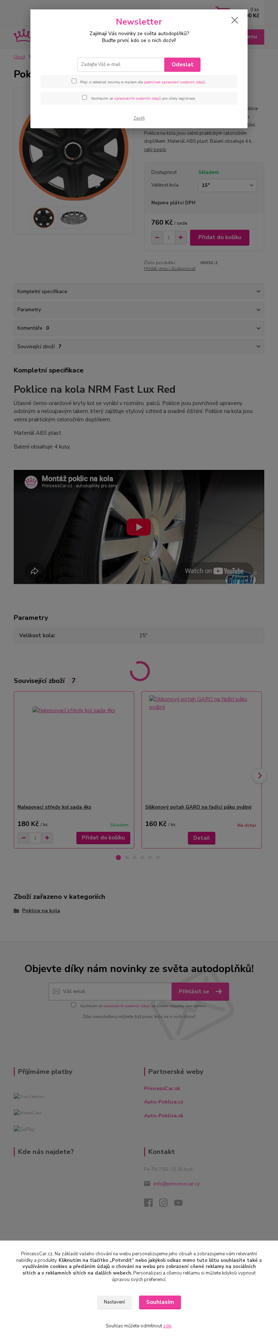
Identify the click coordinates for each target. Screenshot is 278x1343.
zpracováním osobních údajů (137, 98)
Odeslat (183, 64)
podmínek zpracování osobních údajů (174, 82)
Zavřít (139, 118)
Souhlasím (160, 1302)
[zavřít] (234, 21)
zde (167, 1326)
